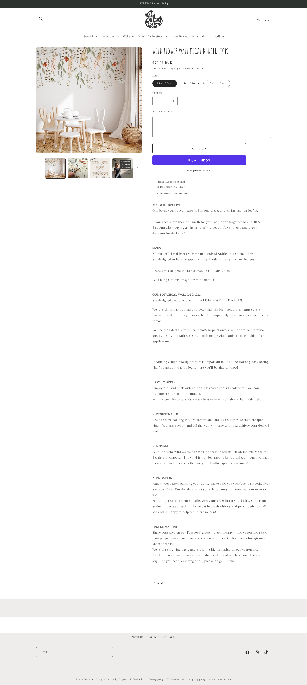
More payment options (199, 170)
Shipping (173, 68)
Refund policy (137, 679)
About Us (137, 637)
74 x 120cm (218, 83)
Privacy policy (156, 679)
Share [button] (161, 583)
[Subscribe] (108, 652)
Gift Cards (169, 637)
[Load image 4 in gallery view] (122, 168)
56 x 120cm (191, 83)
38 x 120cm (165, 83)
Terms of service (176, 679)
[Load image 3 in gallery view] (100, 168)
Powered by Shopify (116, 679)
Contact (152, 637)
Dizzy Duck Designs (94, 679)
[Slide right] (138, 168)
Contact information (220, 679)
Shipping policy (197, 679)
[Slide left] (40, 168)
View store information (172, 193)
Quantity (157, 92)
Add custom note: (162, 111)
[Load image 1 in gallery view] (55, 168)
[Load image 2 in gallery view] (78, 168)
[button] (41, 19)
